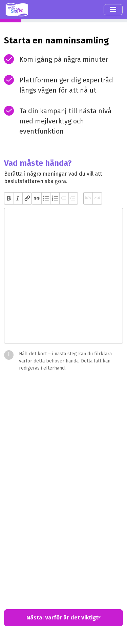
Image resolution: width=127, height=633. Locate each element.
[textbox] (63, 275)
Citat (36, 198)
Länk (26, 198)
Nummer (54, 198)
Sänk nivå (63, 198)
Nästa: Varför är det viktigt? (63, 617)
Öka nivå (73, 198)
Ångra (88, 198)
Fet (9, 198)
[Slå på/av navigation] (113, 9)
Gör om (97, 198)
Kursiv (18, 198)
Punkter (45, 198)
